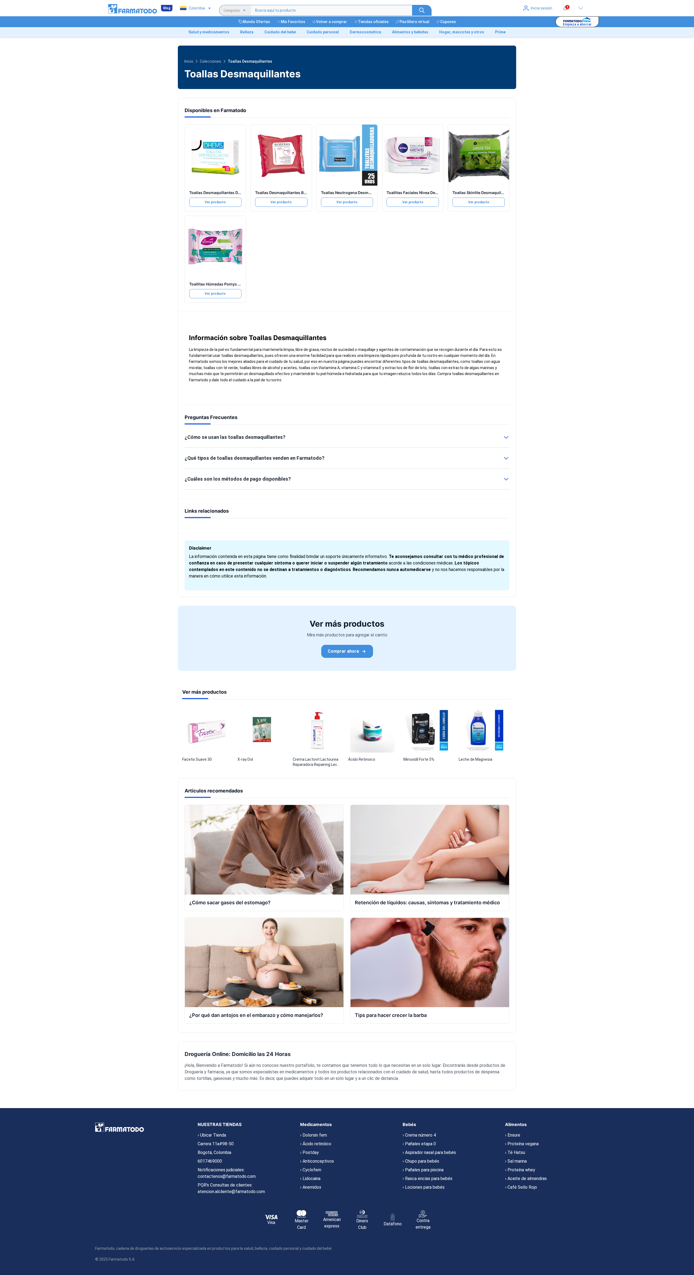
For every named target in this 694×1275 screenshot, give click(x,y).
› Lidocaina (310, 1178)
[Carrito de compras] (580, 8)
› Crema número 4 (419, 1135)
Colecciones (210, 61)
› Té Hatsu (515, 1152)
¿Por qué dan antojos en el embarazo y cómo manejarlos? (256, 1015)
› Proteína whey (520, 1169)
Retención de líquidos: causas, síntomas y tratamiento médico (427, 902)
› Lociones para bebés (424, 1187)
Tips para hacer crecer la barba (391, 1015)
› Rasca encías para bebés (427, 1178)
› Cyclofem (310, 1169)
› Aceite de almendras (526, 1178)
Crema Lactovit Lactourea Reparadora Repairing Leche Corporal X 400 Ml (317, 762)
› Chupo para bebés (421, 1161)
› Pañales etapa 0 (419, 1143)
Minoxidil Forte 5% (418, 759)
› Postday (309, 1152)
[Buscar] (422, 10)
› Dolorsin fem (313, 1135)
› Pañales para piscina (423, 1169)
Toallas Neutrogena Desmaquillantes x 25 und (363, 192)
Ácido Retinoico (361, 759)
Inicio (188, 61)
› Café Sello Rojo (521, 1187)
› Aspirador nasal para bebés (429, 1152)
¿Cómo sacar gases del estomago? (230, 902)
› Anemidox (310, 1187)
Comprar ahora (343, 651)
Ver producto (215, 202)
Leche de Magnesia (475, 759)
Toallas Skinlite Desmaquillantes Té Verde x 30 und (499, 192)
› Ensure (512, 1135)
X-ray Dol (245, 759)
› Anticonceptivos (317, 1161)
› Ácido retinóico (315, 1143)
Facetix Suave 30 (197, 759)
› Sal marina (516, 1161)
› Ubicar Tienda (212, 1135)
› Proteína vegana (522, 1143)
